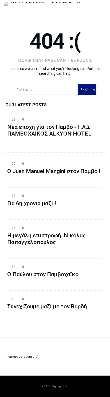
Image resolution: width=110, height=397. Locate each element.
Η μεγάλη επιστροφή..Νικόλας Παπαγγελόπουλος (46, 238)
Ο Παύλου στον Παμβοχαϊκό (42, 274)
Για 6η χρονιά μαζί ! (31, 203)
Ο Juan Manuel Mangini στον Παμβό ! (53, 171)
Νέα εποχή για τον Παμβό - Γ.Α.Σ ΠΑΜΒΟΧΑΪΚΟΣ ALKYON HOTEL (49, 130)
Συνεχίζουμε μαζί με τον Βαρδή (47, 306)
